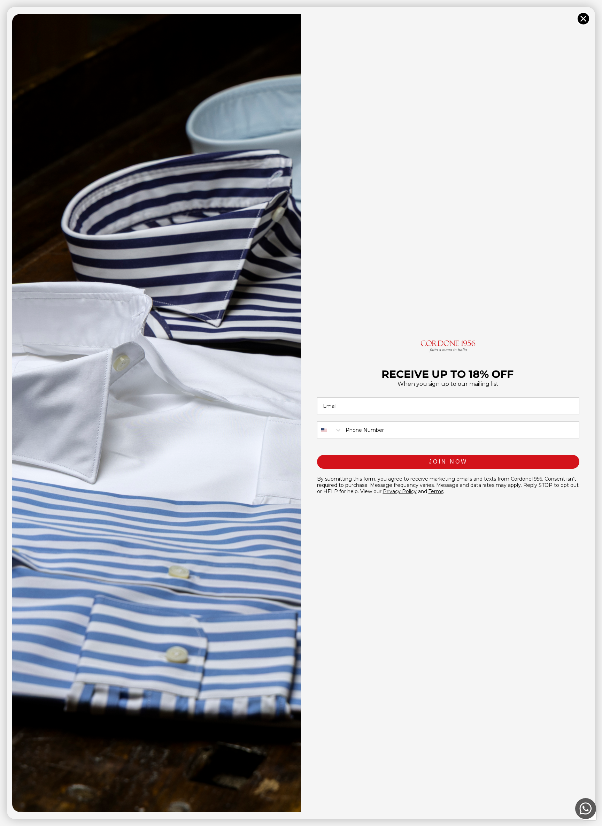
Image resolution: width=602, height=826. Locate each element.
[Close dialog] (583, 19)
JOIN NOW (448, 462)
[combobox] (329, 430)
